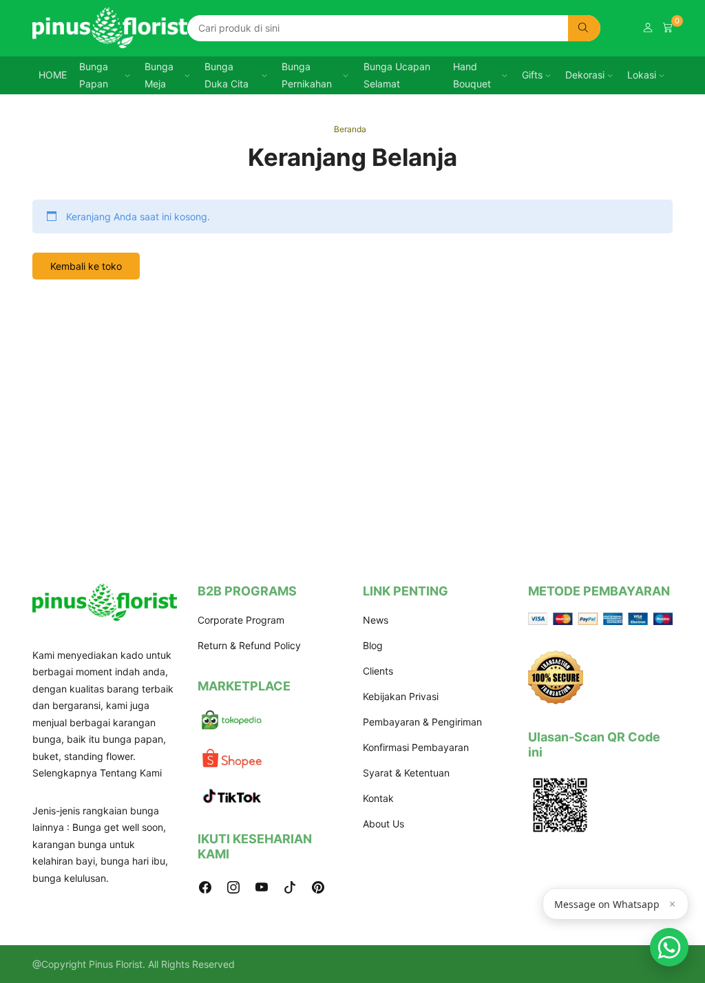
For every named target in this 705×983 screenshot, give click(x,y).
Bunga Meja (159, 75)
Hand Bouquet (472, 75)
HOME (53, 75)
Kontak (378, 798)
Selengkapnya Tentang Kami (97, 773)
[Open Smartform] (669, 947)
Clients (378, 671)
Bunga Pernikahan (307, 75)
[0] (668, 27)
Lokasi (641, 75)
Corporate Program (241, 620)
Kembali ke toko (86, 266)
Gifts (532, 75)
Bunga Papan (93, 75)
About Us (383, 823)
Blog (373, 645)
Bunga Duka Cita (226, 75)
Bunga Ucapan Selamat (397, 75)
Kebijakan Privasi (401, 696)
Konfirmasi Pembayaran (416, 747)
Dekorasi (584, 75)
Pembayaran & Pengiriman (422, 722)
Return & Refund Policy (249, 645)
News (375, 620)
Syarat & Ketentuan (406, 773)
